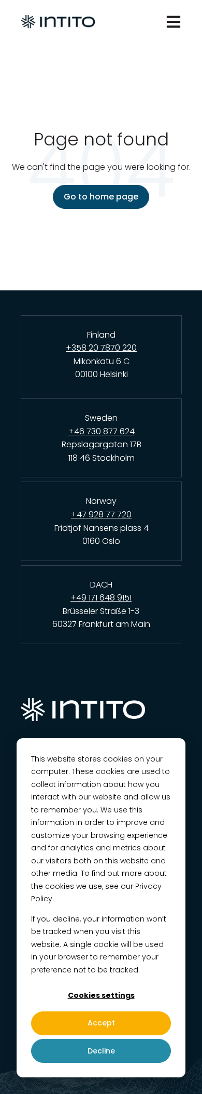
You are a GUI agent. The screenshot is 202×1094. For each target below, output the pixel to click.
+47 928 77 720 (101, 515)
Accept (101, 1023)
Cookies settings (101, 995)
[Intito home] (101, 713)
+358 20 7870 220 (101, 348)
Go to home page (101, 197)
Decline (101, 1051)
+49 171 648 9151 (101, 598)
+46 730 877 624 (101, 431)
